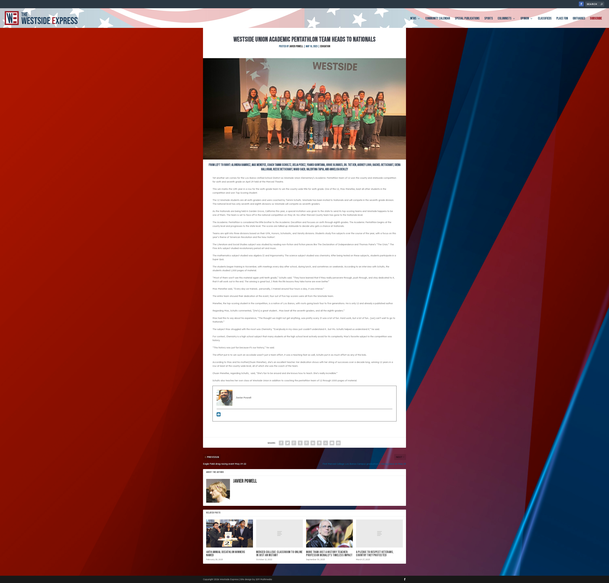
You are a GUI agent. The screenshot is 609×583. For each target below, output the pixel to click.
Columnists (504, 19)
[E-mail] (219, 415)
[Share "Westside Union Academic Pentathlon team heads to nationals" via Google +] (294, 443)
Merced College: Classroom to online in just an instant (279, 553)
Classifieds (545, 19)
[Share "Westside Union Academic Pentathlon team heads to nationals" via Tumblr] (300, 443)
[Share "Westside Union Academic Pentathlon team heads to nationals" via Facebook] (281, 443)
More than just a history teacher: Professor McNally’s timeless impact (329, 553)
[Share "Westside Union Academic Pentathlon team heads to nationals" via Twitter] (287, 443)
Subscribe (596, 19)
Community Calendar (437, 19)
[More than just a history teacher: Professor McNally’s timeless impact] (329, 533)
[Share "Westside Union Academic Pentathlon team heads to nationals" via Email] (332, 443)
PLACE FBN (562, 19)
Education (325, 46)
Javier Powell (296, 46)
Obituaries (579, 19)
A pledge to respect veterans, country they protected (375, 553)
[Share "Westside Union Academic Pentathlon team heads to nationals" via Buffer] (319, 443)
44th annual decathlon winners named (225, 553)
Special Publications (467, 19)
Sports (488, 19)
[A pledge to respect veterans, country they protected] (379, 533)
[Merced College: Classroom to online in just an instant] (279, 533)
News (413, 19)
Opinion (525, 19)
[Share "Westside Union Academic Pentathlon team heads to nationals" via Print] (338, 443)
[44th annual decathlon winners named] (229, 533)
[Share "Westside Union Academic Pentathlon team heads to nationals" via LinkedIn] (313, 443)
